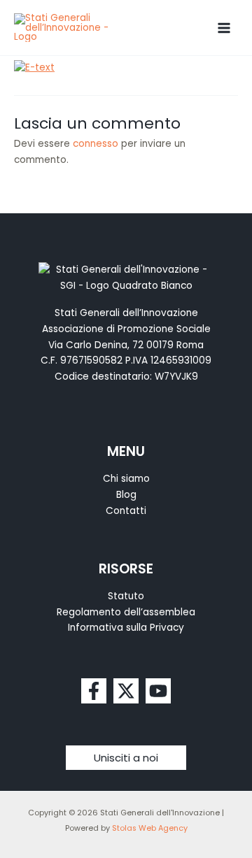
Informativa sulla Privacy (126, 627)
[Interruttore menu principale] (224, 27)
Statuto (126, 596)
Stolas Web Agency (150, 828)
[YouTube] (158, 690)
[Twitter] (126, 690)
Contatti (126, 510)
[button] (126, 757)
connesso (95, 143)
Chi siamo (126, 478)
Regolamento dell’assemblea (126, 612)
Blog (126, 494)
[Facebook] (93, 690)
